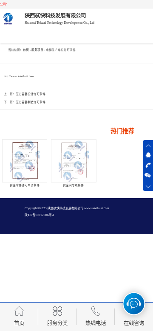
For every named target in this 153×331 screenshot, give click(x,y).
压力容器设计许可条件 (30, 94)
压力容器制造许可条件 (30, 102)
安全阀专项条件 (73, 185)
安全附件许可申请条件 (25, 185)
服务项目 (37, 49)
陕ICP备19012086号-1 (39, 215)
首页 (26, 49)
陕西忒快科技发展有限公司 (65, 208)
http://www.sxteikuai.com (19, 76)
